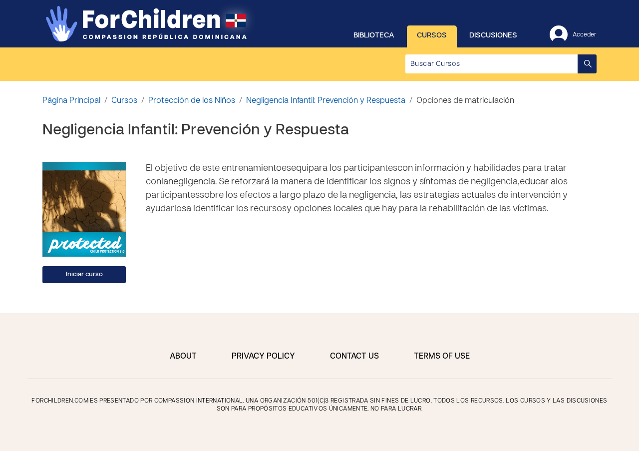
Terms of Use (442, 357)
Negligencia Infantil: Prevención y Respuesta (325, 101)
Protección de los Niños (191, 101)
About (183, 357)
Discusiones (493, 35)
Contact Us (354, 357)
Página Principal (71, 101)
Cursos (432, 35)
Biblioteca (373, 35)
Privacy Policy (263, 357)
